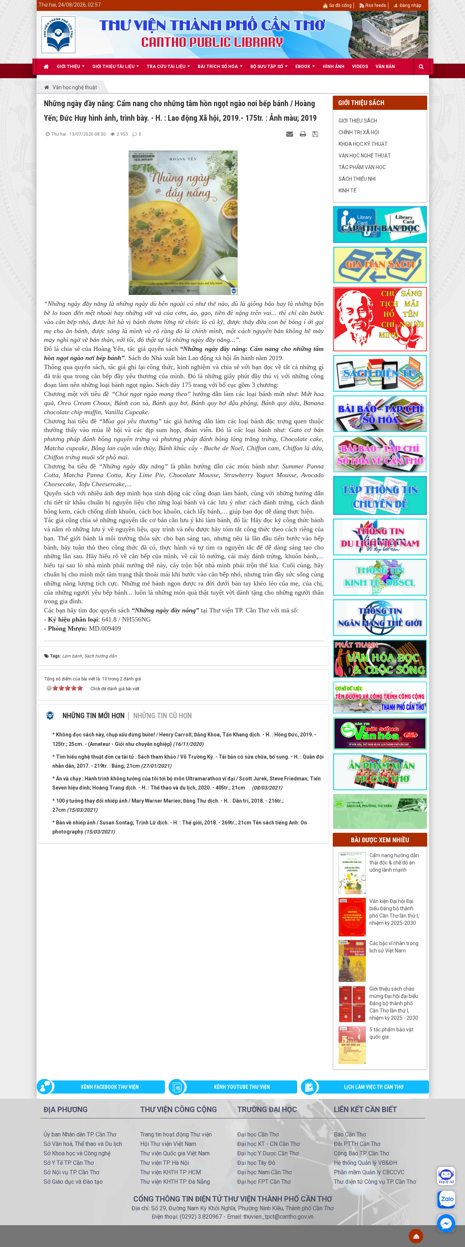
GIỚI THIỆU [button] (69, 66)
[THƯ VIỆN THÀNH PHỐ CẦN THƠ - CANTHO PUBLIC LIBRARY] (58, 34)
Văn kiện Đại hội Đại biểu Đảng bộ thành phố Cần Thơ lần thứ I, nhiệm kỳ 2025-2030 (394, 912)
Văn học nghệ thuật (365, 156)
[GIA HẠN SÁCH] (380, 264)
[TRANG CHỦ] (46, 67)
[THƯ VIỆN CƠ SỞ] (380, 811)
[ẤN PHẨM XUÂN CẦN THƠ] (380, 771)
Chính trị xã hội (359, 132)
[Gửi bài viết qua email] (290, 134)
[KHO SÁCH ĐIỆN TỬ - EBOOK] (380, 373)
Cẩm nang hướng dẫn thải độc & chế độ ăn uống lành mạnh (394, 862)
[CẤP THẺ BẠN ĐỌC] (380, 224)
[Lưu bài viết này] (316, 134)
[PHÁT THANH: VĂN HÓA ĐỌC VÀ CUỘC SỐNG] (380, 658)
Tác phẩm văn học (362, 167)
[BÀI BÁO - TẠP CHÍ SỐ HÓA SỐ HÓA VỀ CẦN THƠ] (380, 453)
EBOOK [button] (303, 66)
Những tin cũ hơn (162, 715)
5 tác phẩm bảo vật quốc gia (391, 1033)
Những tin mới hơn (93, 715)
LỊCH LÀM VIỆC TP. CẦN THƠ (374, 1087)
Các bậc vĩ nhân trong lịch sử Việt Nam (393, 947)
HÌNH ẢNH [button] (333, 66)
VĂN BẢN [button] (385, 66)
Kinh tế (347, 190)
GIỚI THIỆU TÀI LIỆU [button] (114, 66)
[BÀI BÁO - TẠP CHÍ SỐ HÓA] (380, 413)
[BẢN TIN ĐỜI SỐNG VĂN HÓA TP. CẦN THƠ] (380, 733)
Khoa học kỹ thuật (363, 144)
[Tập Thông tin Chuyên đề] (380, 495)
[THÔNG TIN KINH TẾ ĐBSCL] (380, 577)
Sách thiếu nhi (357, 179)
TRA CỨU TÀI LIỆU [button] (166, 66)
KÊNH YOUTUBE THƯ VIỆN (242, 1087)
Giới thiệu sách (358, 121)
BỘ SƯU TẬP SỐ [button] (267, 66)
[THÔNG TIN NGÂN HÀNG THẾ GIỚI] (380, 617)
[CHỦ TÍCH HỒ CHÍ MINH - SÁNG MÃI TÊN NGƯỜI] (380, 318)
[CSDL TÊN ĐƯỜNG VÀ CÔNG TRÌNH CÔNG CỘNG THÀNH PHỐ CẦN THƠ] (380, 697)
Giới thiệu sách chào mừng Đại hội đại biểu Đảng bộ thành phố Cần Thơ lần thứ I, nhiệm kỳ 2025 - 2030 (393, 1003)
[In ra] (304, 134)
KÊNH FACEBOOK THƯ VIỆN (110, 1087)
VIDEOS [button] (360, 66)
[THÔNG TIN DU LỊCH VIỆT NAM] (380, 536)
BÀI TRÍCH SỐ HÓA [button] (218, 66)
